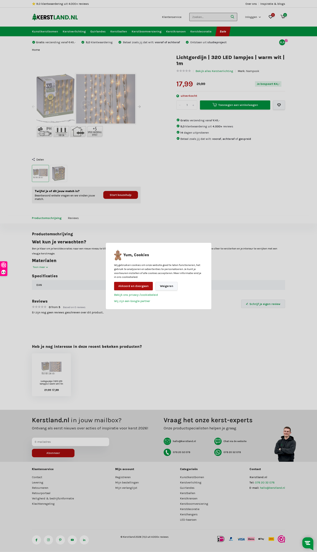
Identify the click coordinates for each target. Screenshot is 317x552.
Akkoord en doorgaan (133, 286)
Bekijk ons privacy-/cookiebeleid (136, 295)
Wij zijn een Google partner (132, 301)
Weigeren (166, 286)
